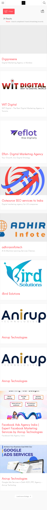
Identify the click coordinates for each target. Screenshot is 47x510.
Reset (8, 22)
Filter (11, 11)
